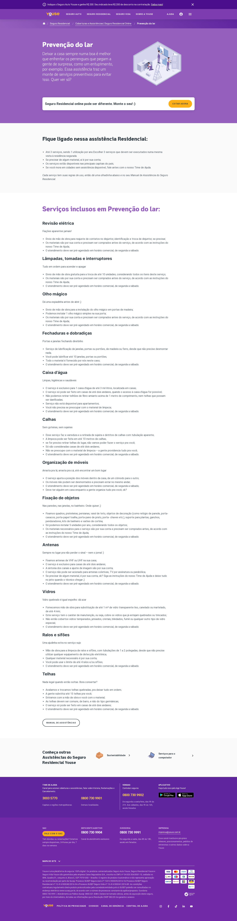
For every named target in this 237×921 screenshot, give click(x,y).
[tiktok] (176, 907)
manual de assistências (61, 723)
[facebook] (168, 907)
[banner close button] (193, 4)
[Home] (52, 14)
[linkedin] (183, 907)
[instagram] (161, 907)
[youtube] (191, 907)
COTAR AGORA (180, 104)
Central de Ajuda (137, 906)
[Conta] (181, 14)
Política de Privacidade (71, 906)
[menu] (190, 14)
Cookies (94, 906)
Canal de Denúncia (112, 906)
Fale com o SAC (53, 834)
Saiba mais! (157, 4)
